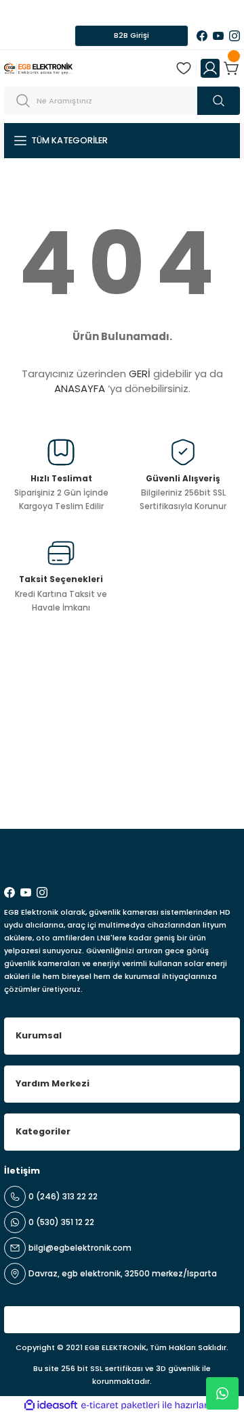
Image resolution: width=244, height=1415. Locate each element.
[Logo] (38, 68)
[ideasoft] (51, 1405)
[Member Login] (210, 68)
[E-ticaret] (120, 1405)
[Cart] (232, 68)
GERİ (139, 373)
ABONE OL (198, 793)
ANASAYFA (79, 388)
